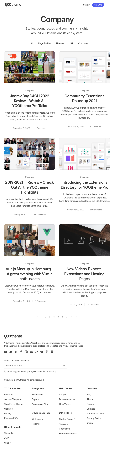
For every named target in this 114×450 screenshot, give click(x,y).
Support (63, 394)
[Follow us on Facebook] (21, 351)
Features (8, 394)
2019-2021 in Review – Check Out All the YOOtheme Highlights (29, 187)
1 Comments (41, 128)
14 (71, 316)
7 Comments (95, 126)
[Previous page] (38, 316)
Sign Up (98, 5)
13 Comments (96, 209)
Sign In (86, 4)
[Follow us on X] (16, 351)
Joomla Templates (13, 399)
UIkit (71, 43)
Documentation (67, 399)
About (90, 399)
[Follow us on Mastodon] (52, 351)
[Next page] (76, 316)
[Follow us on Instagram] (26, 351)
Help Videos (65, 404)
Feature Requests (68, 433)
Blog (89, 394)
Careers (90, 404)
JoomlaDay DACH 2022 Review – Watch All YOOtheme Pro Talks (29, 101)
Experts (35, 399)
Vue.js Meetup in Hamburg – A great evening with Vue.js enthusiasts (30, 274)
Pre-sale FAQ (11, 418)
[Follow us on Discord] (10, 351)
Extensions (37, 394)
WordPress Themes (14, 404)
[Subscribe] (64, 365)
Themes (60, 43)
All (32, 43)
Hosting (35, 423)
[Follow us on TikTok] (36, 351)
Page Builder (44, 43)
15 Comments (93, 304)
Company (83, 43)
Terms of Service (95, 413)
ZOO (6, 437)
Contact (91, 408)
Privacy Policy (49, 371)
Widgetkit (8, 433)
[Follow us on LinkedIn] (31, 351)
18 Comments (40, 214)
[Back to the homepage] (13, 5)
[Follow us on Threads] (46, 351)
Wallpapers (37, 419)
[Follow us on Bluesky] (41, 351)
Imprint (90, 423)
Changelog (64, 428)
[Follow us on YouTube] (5, 351)
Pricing (7, 413)
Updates (8, 408)
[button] (107, 5)
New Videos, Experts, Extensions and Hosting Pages (84, 274)
